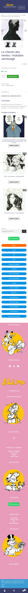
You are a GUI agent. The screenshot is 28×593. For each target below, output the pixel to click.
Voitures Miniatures (14, 297)
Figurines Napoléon (14, 306)
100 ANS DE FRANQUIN (14, 264)
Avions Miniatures (14, 311)
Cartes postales (16, 15)
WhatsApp (15, 239)
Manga (14, 245)
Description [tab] (5, 92)
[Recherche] (24, 231)
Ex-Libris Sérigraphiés (14, 278)
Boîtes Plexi (14, 292)
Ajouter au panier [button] (14, 145)
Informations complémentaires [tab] (11, 96)
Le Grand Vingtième (14, 287)
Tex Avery (14, 283)
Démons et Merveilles (14, 273)
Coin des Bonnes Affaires (14, 316)
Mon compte (4, 590)
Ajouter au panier (12, 76)
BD (14, 254)
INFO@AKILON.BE (14, 523)
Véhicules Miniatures (14, 302)
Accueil (4, 15)
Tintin (14, 259)
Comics (14, 250)
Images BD (9, 15)
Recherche (3, 228)
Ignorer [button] (3, 586)
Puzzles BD (14, 269)
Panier (22, 589)
